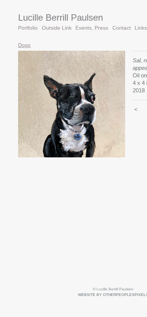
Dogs (24, 45)
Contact (121, 28)
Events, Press (91, 28)
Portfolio (28, 28)
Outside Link (57, 28)
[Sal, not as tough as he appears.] (71, 104)
